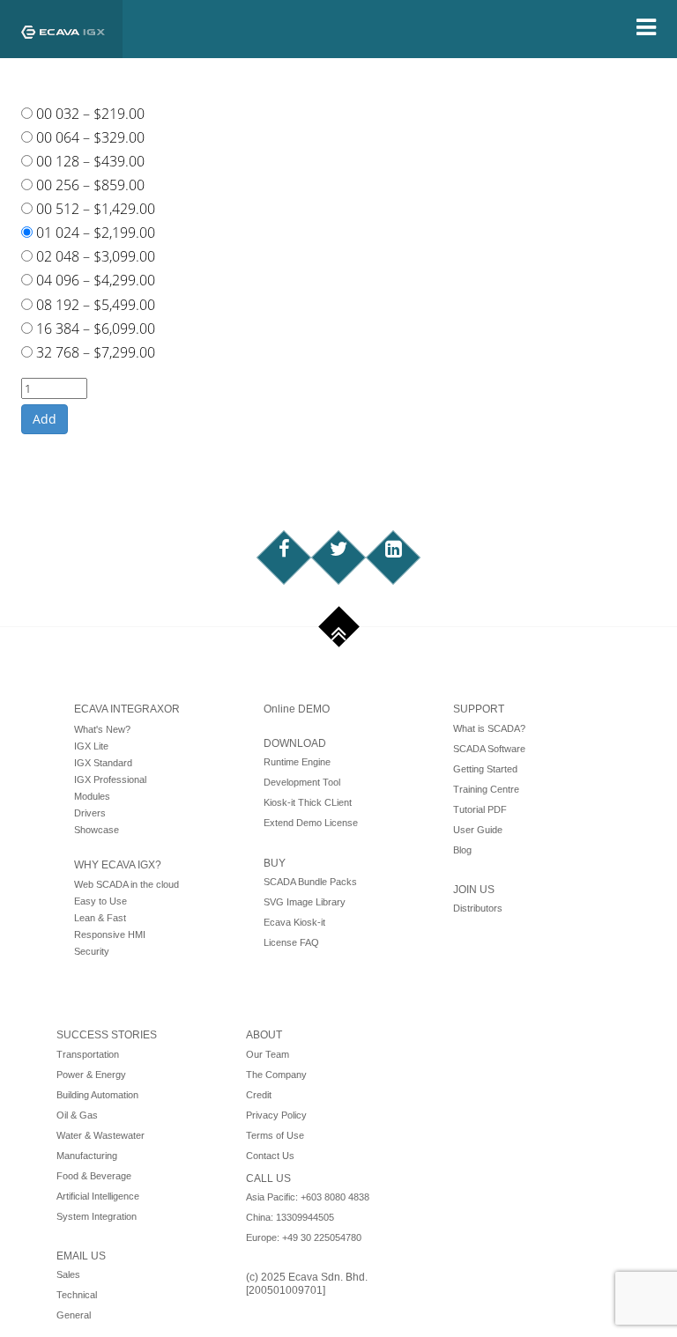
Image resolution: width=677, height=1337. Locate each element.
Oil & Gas (77, 1115)
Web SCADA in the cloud (126, 884)
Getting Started (485, 769)
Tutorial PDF (480, 809)
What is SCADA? (489, 728)
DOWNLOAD (295, 743)
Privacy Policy (276, 1115)
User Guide (477, 829)
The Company (276, 1074)
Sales (68, 1274)
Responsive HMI (109, 934)
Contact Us (270, 1155)
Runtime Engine (297, 762)
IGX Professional (110, 779)
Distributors (477, 908)
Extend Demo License (311, 822)
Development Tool (302, 782)
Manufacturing (86, 1155)
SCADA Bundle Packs (310, 881)
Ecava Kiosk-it (294, 922)
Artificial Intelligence (97, 1196)
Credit (259, 1095)
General (73, 1315)
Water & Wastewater (100, 1135)
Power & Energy (91, 1074)
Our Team (267, 1054)
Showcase (96, 829)
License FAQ (291, 942)
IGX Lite (91, 746)
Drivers (90, 813)
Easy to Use (100, 901)
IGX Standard (103, 762)
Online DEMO (297, 709)
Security (91, 951)
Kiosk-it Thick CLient (308, 802)
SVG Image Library (305, 902)
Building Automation (97, 1095)
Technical (76, 1294)
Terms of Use (275, 1135)
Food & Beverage (93, 1176)
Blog (462, 850)
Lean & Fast (100, 917)
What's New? (102, 729)
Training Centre (486, 789)
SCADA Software (489, 748)
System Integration (96, 1216)
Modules (92, 796)
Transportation (87, 1054)
